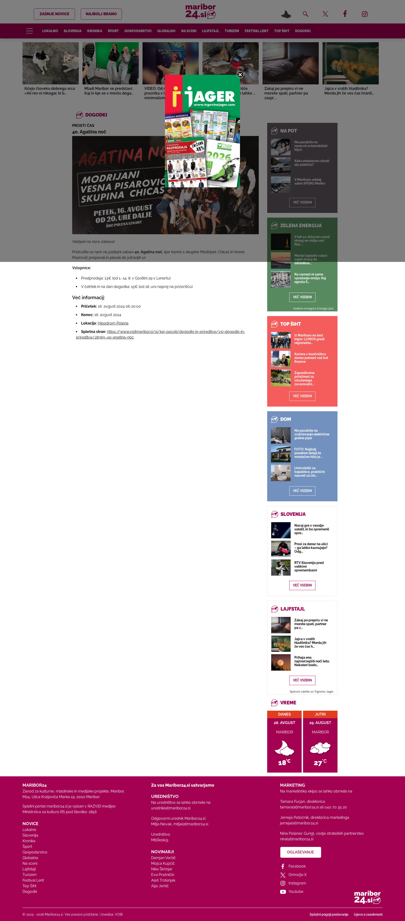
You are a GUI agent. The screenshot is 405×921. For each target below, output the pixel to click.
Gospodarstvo (34, 852)
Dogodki (29, 891)
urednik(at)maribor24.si (170, 808)
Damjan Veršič (163, 858)
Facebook (297, 866)
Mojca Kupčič (163, 863)
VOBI (119, 914)
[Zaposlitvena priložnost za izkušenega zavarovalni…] (281, 378)
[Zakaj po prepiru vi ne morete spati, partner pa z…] (281, 625)
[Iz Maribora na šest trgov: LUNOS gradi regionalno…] (281, 340)
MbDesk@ (159, 840)
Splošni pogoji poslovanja (329, 914)
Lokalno (29, 829)
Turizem (29, 874)
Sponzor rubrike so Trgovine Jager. (312, 691)
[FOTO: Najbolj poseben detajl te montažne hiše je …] (281, 454)
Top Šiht (29, 886)
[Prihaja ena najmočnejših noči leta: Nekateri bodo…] (281, 662)
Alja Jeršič (160, 886)
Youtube (296, 891)
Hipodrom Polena (113, 323)
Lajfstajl (29, 869)
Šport (27, 846)
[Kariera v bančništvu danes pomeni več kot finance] (281, 359)
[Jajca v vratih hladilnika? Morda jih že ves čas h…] (281, 644)
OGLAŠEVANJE (300, 852)
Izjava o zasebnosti (368, 914)
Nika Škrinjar (161, 869)
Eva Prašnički (162, 874)
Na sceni (29, 863)
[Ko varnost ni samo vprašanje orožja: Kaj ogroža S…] (281, 279)
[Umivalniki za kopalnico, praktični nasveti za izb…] (281, 473)
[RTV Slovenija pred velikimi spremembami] (281, 567)
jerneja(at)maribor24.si (299, 823)
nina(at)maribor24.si (296, 839)
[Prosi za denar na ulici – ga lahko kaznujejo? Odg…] (281, 549)
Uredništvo (160, 834)
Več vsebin (302, 297)
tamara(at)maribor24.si (299, 807)
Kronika (28, 841)
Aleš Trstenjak (163, 880)
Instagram (297, 883)
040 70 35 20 (335, 807)
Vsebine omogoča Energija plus (313, 308)
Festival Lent (33, 880)
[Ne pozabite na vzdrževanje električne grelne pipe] (281, 435)
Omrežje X (298, 874)
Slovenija (30, 835)
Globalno (30, 858)
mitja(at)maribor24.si (190, 824)
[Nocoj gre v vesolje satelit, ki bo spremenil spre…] (281, 530)
